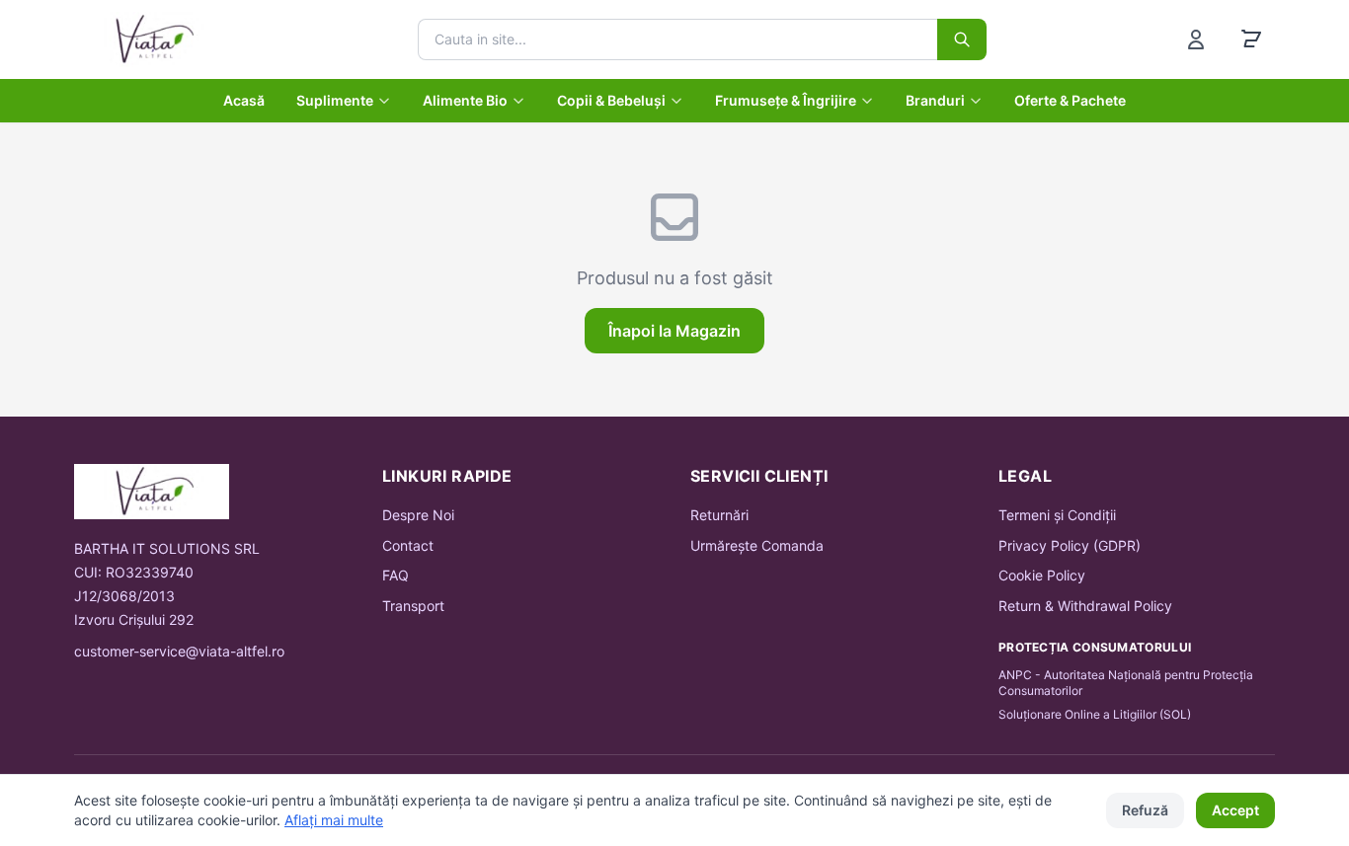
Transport (413, 605)
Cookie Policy (1041, 575)
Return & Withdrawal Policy (1085, 605)
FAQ (395, 575)
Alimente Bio (465, 100)
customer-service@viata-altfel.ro (179, 651)
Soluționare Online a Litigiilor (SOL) (1094, 714)
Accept (1235, 810)
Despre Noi (418, 514)
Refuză (1145, 810)
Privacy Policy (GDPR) (1069, 545)
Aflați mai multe (333, 819)
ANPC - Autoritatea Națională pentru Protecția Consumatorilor (1125, 682)
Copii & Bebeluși (611, 100)
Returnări (719, 514)
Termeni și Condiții (1057, 514)
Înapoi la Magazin (674, 331)
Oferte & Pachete (1070, 100)
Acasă (244, 100)
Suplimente (334, 100)
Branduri (935, 100)
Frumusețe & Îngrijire (785, 100)
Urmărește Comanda (757, 545)
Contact (408, 545)
